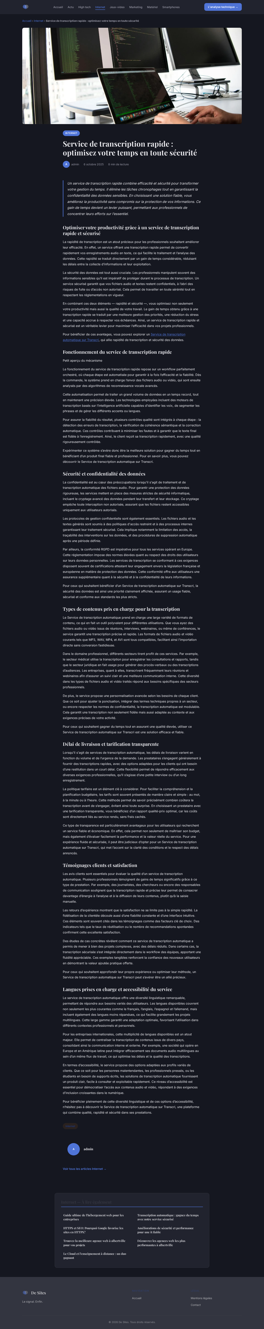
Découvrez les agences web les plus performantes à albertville (161, 1243)
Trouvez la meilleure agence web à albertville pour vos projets (94, 1243)
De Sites (38, 1292)
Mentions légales (201, 1298)
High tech (84, 6)
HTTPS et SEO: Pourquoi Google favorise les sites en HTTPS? (93, 1230)
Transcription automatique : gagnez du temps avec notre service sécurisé (168, 1217)
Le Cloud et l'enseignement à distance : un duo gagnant (94, 1256)
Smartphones (171, 6)
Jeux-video (117, 6)
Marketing (135, 6)
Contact (196, 1304)
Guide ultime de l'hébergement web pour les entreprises (93, 1217)
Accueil (58, 6)
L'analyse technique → (223, 6)
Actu (71, 6)
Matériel (152, 6)
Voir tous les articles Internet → (84, 1169)
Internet (100, 6)
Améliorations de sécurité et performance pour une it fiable (165, 1230)
